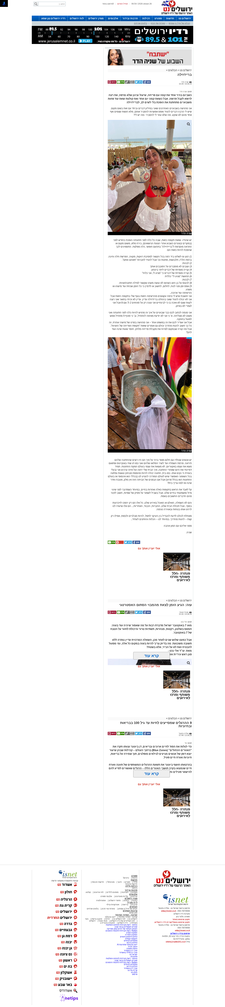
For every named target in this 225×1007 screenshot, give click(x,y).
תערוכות (125, 892)
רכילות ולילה (131, 886)
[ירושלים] (176, 15)
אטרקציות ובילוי (112, 904)
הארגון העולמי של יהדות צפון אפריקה (122, 929)
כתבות (134, 900)
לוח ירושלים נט (119, 919)
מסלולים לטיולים (130, 940)
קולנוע (88, 892)
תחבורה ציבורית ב (107, 923)
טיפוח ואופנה (132, 948)
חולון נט (133, 972)
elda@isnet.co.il (168, 911)
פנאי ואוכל (103, 921)
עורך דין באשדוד (130, 950)
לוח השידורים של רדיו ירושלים (122, 921)
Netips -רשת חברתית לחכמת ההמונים (121, 931)
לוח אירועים (98, 892)
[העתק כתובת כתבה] (129, 83)
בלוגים (126, 900)
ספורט (158, 18)
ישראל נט (133, 954)
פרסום (134, 974)
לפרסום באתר (108, 4)
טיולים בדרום (131, 942)
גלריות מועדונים (121, 896)
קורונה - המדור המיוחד (126, 915)
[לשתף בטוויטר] (138, 83)
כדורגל (134, 878)
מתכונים (134, 956)
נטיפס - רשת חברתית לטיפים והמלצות (121, 925)
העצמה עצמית (131, 939)
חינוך (120, 882)
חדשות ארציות (131, 884)
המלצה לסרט (131, 933)
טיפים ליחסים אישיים (128, 937)
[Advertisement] (67, 95)
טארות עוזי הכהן (158, 23)
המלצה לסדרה (131, 935)
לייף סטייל (132, 902)
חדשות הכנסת (98, 882)
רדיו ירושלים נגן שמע (53, 18)
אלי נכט (184, 622)
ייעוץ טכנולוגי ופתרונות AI (127, 944)
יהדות (107, 919)
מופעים (134, 892)
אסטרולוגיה (101, 900)
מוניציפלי (110, 882)
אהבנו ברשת (97, 919)
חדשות (170, 18)
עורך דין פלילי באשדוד (128, 952)
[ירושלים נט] (171, 887)
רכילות (146, 18)
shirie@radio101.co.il (175, 942)
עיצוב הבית (132, 946)
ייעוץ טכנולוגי (110, 917)
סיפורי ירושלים (115, 900)
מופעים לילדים (112, 892)
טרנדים (134, 904)
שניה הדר (183, 92)
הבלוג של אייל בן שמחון (179, 23)
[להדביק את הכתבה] (119, 543)
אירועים (134, 896)
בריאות (125, 904)
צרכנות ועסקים (130, 911)
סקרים (127, 882)
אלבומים (113, 18)
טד (186, 743)
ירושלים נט (185, 18)
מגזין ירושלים (96, 18)
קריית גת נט (132, 970)
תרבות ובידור (130, 18)
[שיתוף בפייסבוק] (147, 83)
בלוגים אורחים (140, 23)
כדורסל (126, 878)
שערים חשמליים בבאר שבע (125, 927)
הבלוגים (172, 70)
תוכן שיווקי (133, 913)
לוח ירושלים (77, 18)
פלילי (135, 882)
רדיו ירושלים (122, 923)
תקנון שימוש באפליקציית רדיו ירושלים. (172, 922)
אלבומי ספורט (106, 896)
